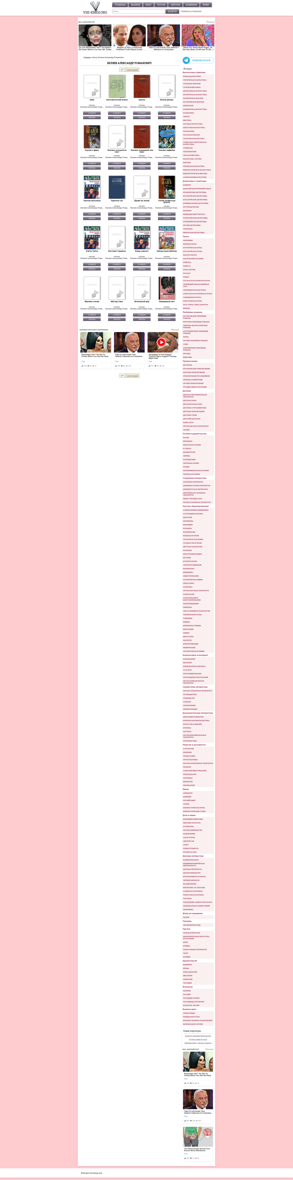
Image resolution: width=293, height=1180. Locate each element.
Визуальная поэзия (192, 445)
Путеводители (190, 694)
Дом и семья (189, 815)
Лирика (186, 456)
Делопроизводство (192, 873)
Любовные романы (192, 312)
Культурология (190, 561)
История (187, 558)
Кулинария (188, 826)
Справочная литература (195, 687)
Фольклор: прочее (191, 1005)
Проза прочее (189, 270)
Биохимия (188, 525)
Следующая (132, 70)
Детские (187, 390)
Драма (186, 968)
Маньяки (187, 211)
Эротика (187, 354)
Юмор (186, 789)
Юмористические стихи (194, 811)
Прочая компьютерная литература (193, 682)
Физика (186, 622)
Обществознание (191, 576)
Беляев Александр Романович (91, 107)
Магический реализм (193, 259)
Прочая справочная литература (197, 691)
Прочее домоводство (192, 830)
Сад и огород (189, 837)
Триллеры (187, 229)
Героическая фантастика (194, 80)
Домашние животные (193, 819)
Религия (187, 767)
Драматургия (189, 452)
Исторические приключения (196, 369)
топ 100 (161, 4)
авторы (175, 4)
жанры (135, 4)
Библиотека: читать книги (198, 1043)
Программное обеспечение (195, 677)
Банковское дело (191, 860)
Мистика (187, 120)
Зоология (187, 550)
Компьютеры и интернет (195, 655)
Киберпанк (188, 106)
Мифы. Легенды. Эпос (192, 499)
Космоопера (188, 113)
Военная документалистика (196, 720)
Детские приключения (194, 411)
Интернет (187, 663)
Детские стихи (190, 415)
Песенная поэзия (191, 463)
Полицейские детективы (194, 222)
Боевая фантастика (192, 76)
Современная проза (192, 297)
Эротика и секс (190, 852)
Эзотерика (188, 778)
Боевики (187, 185)
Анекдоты (187, 793)
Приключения (190, 361)
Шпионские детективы (193, 233)
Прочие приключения (193, 383)
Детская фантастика (192, 404)
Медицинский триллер (194, 214)
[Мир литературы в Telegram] (198, 63)
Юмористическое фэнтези (195, 173)
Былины (187, 991)
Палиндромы (189, 459)
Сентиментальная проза (194, 290)
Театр (185, 953)
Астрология (188, 749)
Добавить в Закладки (191, 11)
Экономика (188, 909)
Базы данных (189, 659)
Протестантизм (190, 760)
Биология (187, 517)
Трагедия (187, 983)
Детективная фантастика (195, 91)
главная (120, 4)
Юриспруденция (190, 644)
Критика (187, 728)
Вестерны (187, 365)
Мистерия (187, 976)
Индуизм (187, 752)
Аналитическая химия (194, 651)
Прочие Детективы (191, 225)
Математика (189, 569)
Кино (185, 942)
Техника (187, 921)
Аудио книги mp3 (198, 1039)
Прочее (186, 929)
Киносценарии (190, 972)
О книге (92, 113)
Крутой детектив (191, 207)
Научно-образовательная (196, 506)
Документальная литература (198, 713)
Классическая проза (192, 251)
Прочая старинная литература (197, 502)
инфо (206, 4)
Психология (188, 594)
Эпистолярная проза (192, 301)
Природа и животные (193, 380)
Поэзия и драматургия (194, 433)
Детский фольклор (192, 419)
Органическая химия (193, 580)
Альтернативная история (194, 177)
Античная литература (193, 482)
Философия (188, 629)
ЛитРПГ (186, 117)
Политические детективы (195, 218)
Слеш (185, 344)
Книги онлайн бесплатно (198, 1036)
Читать (92, 117)
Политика (188, 587)
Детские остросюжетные (194, 408)
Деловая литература (193, 856)
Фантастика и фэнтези (194, 72)
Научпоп (187, 731)
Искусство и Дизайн (192, 724)
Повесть (187, 266)
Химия (186, 633)
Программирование (192, 674)
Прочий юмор (189, 800)
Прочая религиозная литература (198, 763)
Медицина (188, 572)
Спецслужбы (189, 1013)
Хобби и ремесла (191, 848)
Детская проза (190, 400)
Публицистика (190, 741)
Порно (186, 337)
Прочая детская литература (196, 426)
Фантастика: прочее (192, 159)
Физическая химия (192, 626)
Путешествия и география (195, 387)
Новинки (191, 4)
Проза (186, 236)
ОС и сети (187, 670)
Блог (148, 4)
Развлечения (189, 834)
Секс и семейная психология (196, 611)
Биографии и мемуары (193, 717)
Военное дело (189, 1009)
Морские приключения (194, 372)
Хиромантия (189, 785)
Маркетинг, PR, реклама (194, 887)
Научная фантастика (193, 124)
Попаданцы (188, 131)
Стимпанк (188, 148)
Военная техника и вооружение (197, 1020)
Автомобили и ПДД (191, 925)
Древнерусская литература (195, 489)
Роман (186, 277)
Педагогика (188, 583)
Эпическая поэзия (191, 474)
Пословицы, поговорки (193, 1002)
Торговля (187, 898)
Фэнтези (187, 163)
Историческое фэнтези (193, 102)
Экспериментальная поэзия (196, 470)
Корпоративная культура (194, 877)
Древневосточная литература (196, 486)
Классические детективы (195, 200)
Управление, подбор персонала (197, 902)
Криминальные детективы (195, 203)
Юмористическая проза (194, 808)
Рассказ (186, 273)
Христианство (189, 774)
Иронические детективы (194, 192)
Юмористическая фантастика (197, 170)
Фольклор (188, 986)
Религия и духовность (194, 744)
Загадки (187, 994)
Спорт (186, 845)
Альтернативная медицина (196, 510)
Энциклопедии (190, 709)
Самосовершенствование (194, 771)
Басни (186, 437)
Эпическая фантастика (194, 166)
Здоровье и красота (192, 823)
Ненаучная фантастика (194, 128)
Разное (186, 917)
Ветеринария (189, 532)
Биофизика (188, 521)
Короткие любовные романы (196, 322)
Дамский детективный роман (197, 189)
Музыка (186, 946)
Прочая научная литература (196, 591)
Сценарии (187, 979)
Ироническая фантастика (195, 95)
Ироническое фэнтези (193, 98)
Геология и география (193, 539)
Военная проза (190, 244)
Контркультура (190, 255)
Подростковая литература (195, 949)
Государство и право (192, 543)
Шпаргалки (188, 637)
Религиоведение (191, 604)
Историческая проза (192, 248)
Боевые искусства (191, 1017)
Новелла (187, 262)
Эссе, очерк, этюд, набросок (195, 305)
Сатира (186, 804)
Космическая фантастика (195, 109)
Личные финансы (191, 880)
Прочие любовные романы (195, 340)
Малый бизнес (190, 884)
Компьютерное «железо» (194, 666)
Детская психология (192, 547)
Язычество (188, 782)
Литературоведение (192, 565)
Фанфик (186, 957)
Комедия (187, 797)
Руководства (189, 698)
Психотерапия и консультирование (192, 599)
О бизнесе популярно (193, 891)
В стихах (187, 448)
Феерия (186, 308)
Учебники (187, 618)
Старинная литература (194, 478)
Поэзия (186, 467)
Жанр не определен (193, 913)
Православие (189, 756)
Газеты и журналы (191, 933)
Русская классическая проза (196, 281)
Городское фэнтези (192, 84)
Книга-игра (188, 422)
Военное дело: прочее (193, 1024)
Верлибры (187, 441)
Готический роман (192, 87)
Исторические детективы (195, 196)
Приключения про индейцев (196, 376)
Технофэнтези (189, 152)
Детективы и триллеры (194, 181)
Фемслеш (187, 357)
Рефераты (187, 607)
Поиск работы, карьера (193, 895)
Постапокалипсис (191, 135)
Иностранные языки (192, 554)
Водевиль (187, 965)
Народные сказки (191, 998)
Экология (187, 640)
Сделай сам (188, 841)
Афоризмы (188, 240)
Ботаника (187, 528)
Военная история (191, 536)
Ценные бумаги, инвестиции (196, 906)
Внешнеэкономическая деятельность (194, 864)
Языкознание (189, 648)
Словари (187, 702)
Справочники (189, 705)
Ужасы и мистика (191, 155)
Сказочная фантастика (194, 138)
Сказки (186, 430)
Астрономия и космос (193, 514)
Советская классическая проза (197, 294)
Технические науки (192, 615)
